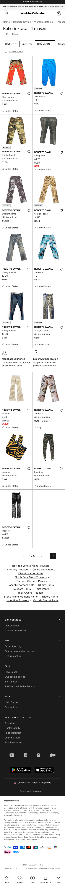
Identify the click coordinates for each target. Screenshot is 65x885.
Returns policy (13, 656)
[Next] (41, 556)
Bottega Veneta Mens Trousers (30, 566)
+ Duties (44, 420)
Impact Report (13, 733)
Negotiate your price (13, 359)
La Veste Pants (22, 589)
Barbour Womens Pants (30, 581)
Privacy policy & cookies (31, 791)
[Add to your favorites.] (29, 94)
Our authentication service (20, 651)
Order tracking (13, 646)
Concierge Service (15, 630)
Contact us (11, 707)
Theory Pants (50, 597)
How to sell (11, 672)
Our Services (13, 620)
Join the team (12, 737)
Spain (52, 868)
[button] (59, 13)
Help (8, 696)
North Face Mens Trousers (31, 577)
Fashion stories (13, 742)
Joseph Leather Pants (21, 585)
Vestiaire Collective (18, 717)
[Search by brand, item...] (6, 13)
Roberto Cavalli (22, 22)
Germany (44, 868)
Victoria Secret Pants (45, 600)
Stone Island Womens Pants (21, 597)
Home (6, 22)
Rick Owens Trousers (31, 593)
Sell (7, 666)
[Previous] (24, 556)
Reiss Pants (42, 589)
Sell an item (11, 681)
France (8, 868)
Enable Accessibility (32, 1)
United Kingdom (19, 868)
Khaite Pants (46, 585)
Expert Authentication (45, 359)
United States (33, 868)
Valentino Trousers (17, 600)
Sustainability (12, 728)
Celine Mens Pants (43, 569)
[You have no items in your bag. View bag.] (59, 13)
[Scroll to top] (53, 556)
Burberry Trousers (17, 569)
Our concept (12, 625)
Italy (58, 868)
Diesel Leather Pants (30, 573)
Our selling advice (15, 677)
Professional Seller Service (20, 686)
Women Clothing (43, 22)
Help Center (11, 702)
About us (10, 723)
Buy (7, 640)
